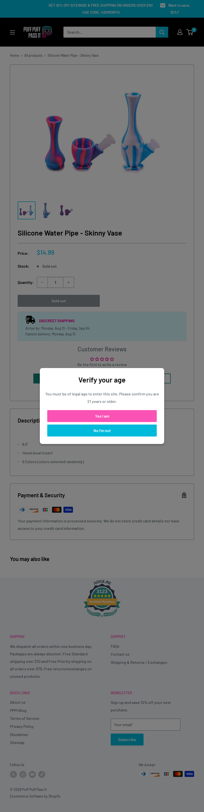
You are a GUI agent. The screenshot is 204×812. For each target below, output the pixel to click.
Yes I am (102, 416)
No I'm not (102, 430)
